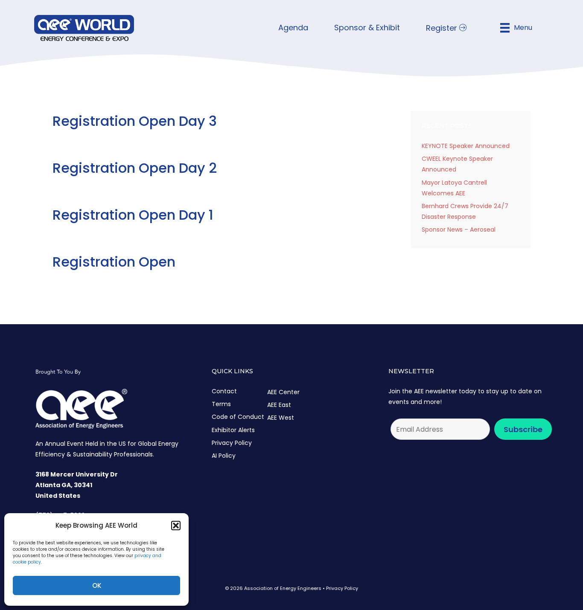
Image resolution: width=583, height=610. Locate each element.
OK (96, 585)
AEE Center (283, 392)
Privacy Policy (232, 443)
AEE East (279, 405)
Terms (221, 404)
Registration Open (113, 261)
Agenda (293, 27)
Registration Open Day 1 (132, 214)
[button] (176, 525)
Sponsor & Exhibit (367, 27)
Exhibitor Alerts (233, 430)
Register (442, 28)
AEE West (280, 417)
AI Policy (224, 455)
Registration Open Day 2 (134, 167)
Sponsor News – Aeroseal (459, 229)
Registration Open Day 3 (134, 121)
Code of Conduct (238, 416)
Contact (224, 391)
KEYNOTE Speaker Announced (466, 146)
